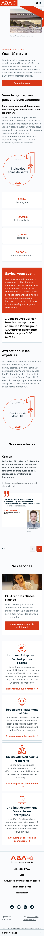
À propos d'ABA (22, 868)
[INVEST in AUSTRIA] (22, 859)
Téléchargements (22, 886)
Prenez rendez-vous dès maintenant (22, 625)
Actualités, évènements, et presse (22, 880)
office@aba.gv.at (29, 920)
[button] (39, 549)
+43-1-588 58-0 (32, 917)
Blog (22, 874)
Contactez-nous (22, 83)
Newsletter (22, 892)
